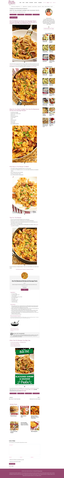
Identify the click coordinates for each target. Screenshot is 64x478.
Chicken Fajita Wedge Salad (45, 41)
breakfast (30, 6)
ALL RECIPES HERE (32, 388)
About (23, 2)
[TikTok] (51, 2)
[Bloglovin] (49, 2)
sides (43, 6)
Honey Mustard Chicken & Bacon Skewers (52, 61)
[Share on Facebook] (13, 14)
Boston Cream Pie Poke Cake (45, 105)
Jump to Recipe (14, 17)
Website (32, 457)
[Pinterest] (45, 2)
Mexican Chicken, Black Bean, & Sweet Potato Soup (35, 417)
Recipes (27, 2)
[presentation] (14, 410)
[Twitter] (46, 2)
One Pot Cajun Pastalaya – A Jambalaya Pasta (18, 342)
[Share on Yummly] (36, 14)
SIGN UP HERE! (23, 390)
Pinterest (31, 269)
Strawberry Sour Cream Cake (45, 61)
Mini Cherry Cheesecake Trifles (51, 125)
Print (24, 289)
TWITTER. (32, 389)
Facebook (24, 269)
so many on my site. (13, 65)
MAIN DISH (17, 388)
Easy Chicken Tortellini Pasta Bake (14, 398)
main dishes (34, 6)
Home (20, 2)
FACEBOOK (18, 389)
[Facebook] (43, 2)
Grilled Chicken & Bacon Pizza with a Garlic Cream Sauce (45, 125)
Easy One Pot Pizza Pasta (15, 343)
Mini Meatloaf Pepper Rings (51, 105)
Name (10, 457)
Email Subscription (19, 269)
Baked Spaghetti (34, 431)
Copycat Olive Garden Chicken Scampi (51, 114)
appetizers (25, 6)
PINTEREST (22, 389)
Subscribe (40, 2)
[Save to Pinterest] (28, 14)
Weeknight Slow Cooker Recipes (35, 398)
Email (21, 457)
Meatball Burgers (13, 415)
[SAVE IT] (24, 62)
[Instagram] (48, 2)
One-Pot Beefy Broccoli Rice (15, 344)
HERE (23, 388)
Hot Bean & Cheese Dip (51, 51)
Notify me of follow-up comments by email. (17, 459)
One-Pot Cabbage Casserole (44, 114)
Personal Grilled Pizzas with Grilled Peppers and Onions (24, 423)
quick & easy (47, 6)
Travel (51, 6)
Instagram (31, 2)
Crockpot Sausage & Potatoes (51, 41)
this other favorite (33, 66)
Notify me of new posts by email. (15, 461)
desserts (39, 6)
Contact (35, 2)
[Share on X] (20, 14)
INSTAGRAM (26, 389)
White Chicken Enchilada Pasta (45, 51)
